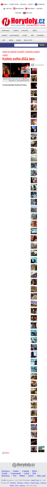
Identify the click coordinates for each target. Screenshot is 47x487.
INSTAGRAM (19, 8)
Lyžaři (24, 35)
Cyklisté (24, 30)
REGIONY (23, 4)
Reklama (20, 483)
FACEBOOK (41, 4)
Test (3, 40)
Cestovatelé (14, 35)
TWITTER (8, 8)
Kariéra (26, 483)
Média (11, 40)
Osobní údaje (34, 483)
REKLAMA (18, 13)
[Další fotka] (26, 76)
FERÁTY (30, 4)
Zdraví (18, 40)
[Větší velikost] (26, 67)
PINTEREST (31, 8)
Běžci (35, 30)
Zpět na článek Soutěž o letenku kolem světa (21, 53)
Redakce (13, 483)
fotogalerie (39, 65)
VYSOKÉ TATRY (14, 4)
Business (40, 35)
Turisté (4, 35)
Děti (32, 35)
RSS (16, 486)
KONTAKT (40, 8)
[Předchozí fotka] (7, 76)
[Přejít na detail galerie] (16, 77)
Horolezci (6, 30)
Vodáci (16, 30)
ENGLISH (29, 13)
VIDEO (5, 4)
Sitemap (22, 486)
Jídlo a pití (28, 40)
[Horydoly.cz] (23, 21)
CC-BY (3, 480)
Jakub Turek (35, 480)
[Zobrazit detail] (34, 74)
